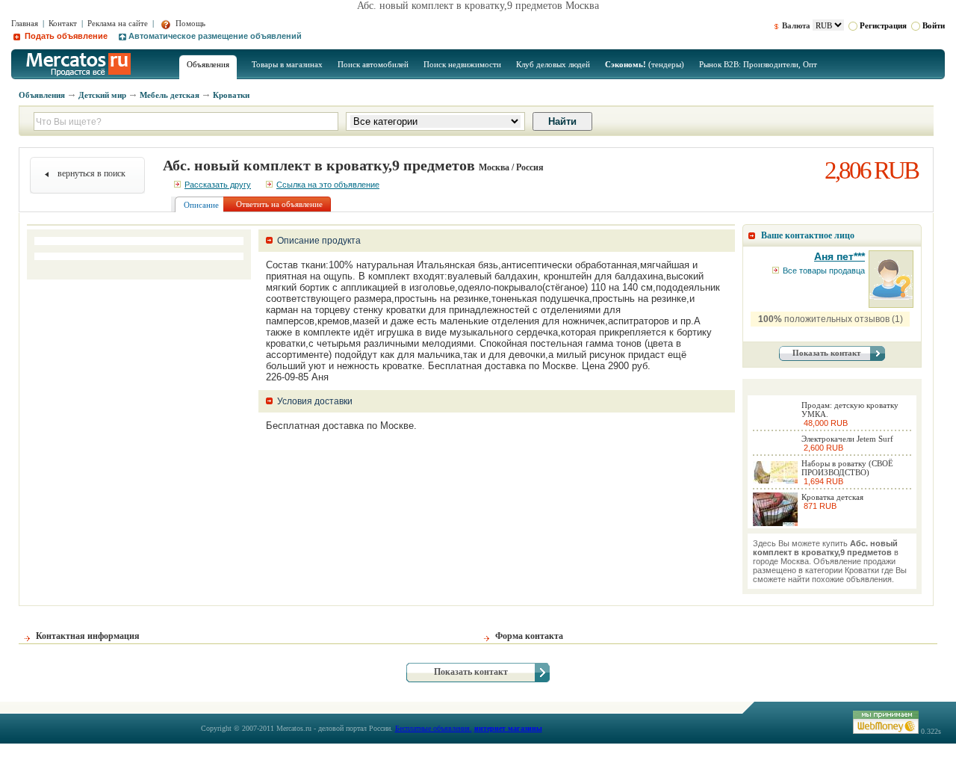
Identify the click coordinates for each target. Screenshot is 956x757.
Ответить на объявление (279, 204)
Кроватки (231, 94)
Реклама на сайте (117, 23)
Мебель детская (169, 94)
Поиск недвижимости (462, 64)
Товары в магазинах (287, 64)
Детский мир (102, 94)
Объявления (208, 64)
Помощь (189, 23)
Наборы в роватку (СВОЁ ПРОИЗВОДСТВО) (847, 468)
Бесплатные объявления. (433, 728)
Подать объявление (65, 35)
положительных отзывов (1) (830, 319)
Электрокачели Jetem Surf (847, 438)
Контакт (63, 23)
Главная (24, 23)
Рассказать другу (217, 184)
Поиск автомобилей (373, 64)
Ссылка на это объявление (327, 184)
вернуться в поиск (91, 173)
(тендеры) (644, 64)
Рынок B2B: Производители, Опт (758, 64)
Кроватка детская (832, 496)
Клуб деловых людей (553, 64)
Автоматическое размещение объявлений (215, 35)
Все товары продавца (824, 270)
